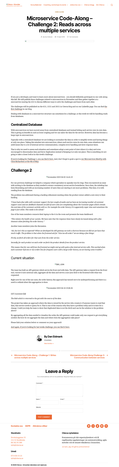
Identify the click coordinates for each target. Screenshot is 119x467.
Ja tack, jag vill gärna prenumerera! (75, 447)
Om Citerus (100, 5)
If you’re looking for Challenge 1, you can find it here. (32, 159)
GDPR (27, 426)
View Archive (49, 343)
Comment (39, 383)
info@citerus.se (17, 445)
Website (38, 407)
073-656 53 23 (16, 456)
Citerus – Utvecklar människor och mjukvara (31, 465)
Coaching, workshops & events (55, 5)
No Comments (73, 37)
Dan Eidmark (48, 37)
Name (38, 399)
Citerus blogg (89, 5)
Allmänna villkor (40, 426)
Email (62, 399)
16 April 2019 (61, 37)
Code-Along (59, 12)
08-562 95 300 (16, 443)
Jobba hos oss (75, 5)
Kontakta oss (17, 426)
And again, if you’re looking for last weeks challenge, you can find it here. (40, 327)
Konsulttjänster (36, 5)
